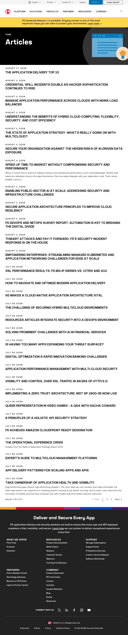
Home (8, 34)
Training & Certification (56, 563)
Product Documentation (56, 543)
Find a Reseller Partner (17, 573)
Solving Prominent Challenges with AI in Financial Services (55, 332)
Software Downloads (95, 559)
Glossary (50, 551)
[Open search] (121, 11)
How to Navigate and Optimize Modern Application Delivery (55, 283)
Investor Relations (54, 589)
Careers (50, 581)
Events (49, 597)
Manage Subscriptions (96, 543)
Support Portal (92, 547)
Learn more (93, 24)
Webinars (50, 559)
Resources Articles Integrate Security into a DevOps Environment (62, 320)
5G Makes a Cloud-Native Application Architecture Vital (54, 295)
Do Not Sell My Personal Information (89, 628)
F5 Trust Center (53, 577)
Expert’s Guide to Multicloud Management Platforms (51, 458)
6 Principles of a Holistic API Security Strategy (46, 418)
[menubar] (64, 2)
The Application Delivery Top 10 (32, 72)
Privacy (48, 628)
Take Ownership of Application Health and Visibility (49, 482)
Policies (37, 628)
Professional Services (95, 551)
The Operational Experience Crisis (34, 442)
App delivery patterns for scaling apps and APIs (47, 470)
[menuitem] (34, 2)
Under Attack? (113, 2)
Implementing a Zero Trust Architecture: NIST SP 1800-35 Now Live (61, 393)
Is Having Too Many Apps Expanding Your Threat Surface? (54, 344)
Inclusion (50, 585)
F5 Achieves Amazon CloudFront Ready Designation (48, 430)
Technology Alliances (16, 577)
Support (83, 2)
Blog (48, 593)
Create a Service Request (97, 555)
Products (11, 547)
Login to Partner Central (17, 585)
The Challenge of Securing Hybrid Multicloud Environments (56, 307)
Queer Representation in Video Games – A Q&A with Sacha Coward (60, 405)
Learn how (58, 528)
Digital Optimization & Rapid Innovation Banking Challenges (56, 356)
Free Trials (11, 543)
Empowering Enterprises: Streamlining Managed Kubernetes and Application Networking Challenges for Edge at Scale (59, 256)
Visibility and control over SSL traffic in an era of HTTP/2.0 (56, 381)
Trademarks (24, 628)
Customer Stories (54, 555)
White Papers (52, 547)
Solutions (11, 551)
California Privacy (63, 628)
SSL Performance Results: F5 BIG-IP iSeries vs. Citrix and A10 (56, 271)
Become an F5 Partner (17, 581)
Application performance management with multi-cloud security (61, 369)
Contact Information (55, 573)
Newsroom (51, 601)
